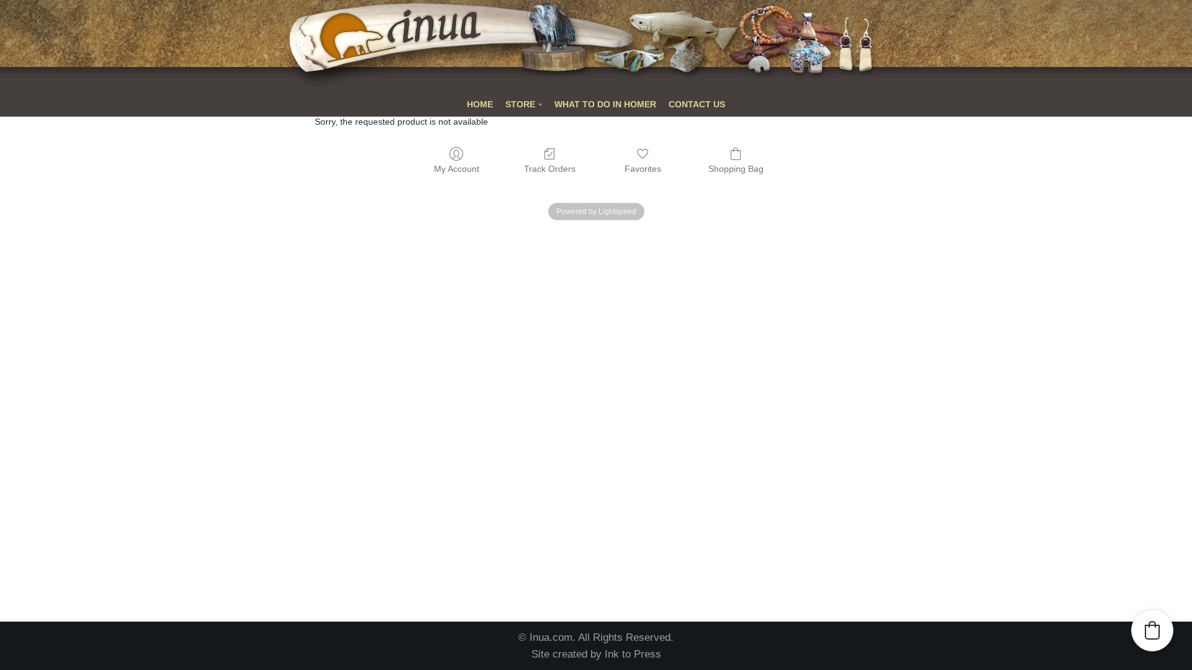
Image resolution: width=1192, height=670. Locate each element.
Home (480, 104)
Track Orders (550, 169)
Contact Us (697, 104)
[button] (1152, 630)
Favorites (643, 169)
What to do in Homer (605, 104)
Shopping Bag (736, 169)
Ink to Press (633, 654)
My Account (456, 169)
